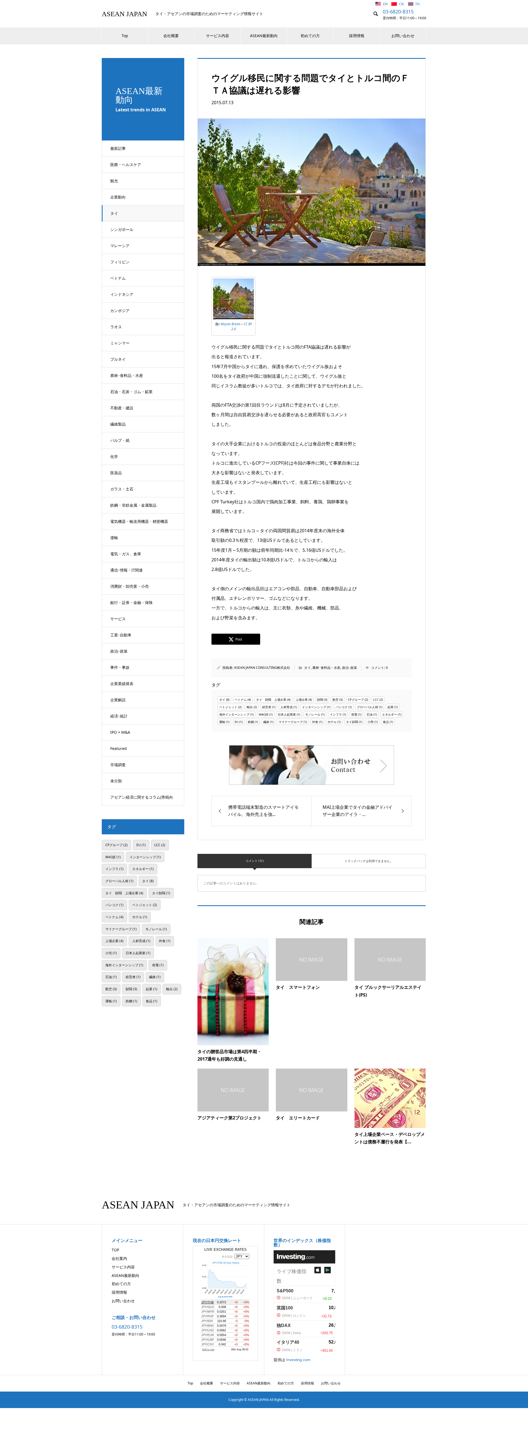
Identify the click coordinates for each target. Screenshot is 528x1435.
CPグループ (356, 699)
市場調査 (118, 764)
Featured (118, 748)
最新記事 (118, 148)
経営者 (266, 707)
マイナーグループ (291, 722)
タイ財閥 (352, 722)
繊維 (266, 722)
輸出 (250, 707)
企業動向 (118, 197)
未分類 (116, 780)
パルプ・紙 (120, 440)
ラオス (116, 326)
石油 (370, 714)
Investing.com (298, 1359)
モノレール (312, 714)
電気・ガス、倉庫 (125, 553)
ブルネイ (118, 359)
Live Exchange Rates (225, 1250)
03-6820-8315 (398, 11)
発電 (354, 714)
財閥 (320, 699)
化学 (114, 456)
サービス (118, 618)
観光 (114, 180)
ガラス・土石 (121, 489)
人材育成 (286, 707)
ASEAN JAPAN (124, 13)
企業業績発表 (121, 683)
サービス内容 (217, 35)
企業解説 (118, 699)
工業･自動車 (120, 635)
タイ (114, 213)
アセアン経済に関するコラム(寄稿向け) (141, 799)
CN (402, 4)
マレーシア (120, 245)
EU (236, 722)
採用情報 (356, 35)
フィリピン (120, 261)
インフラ (336, 714)
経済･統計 (119, 716)
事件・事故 (120, 667)
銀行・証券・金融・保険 (131, 602)
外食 (315, 722)
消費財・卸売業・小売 (129, 586)
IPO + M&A (120, 732)
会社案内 (119, 1258)
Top (125, 35)
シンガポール (121, 229)
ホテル (332, 722)
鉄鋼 (251, 722)
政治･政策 (119, 651)
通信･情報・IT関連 (126, 570)
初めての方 (310, 35)
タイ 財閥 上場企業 (271, 699)
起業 (390, 707)
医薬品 (116, 472)
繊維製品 (118, 424)
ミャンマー (120, 343)
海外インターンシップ (234, 714)
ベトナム (118, 278)
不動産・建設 (121, 407)
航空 (335, 699)
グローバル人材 (367, 707)
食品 (386, 722)
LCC (376, 699)
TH (417, 4)
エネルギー (389, 714)
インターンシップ (314, 707)
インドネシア (121, 294)
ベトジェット (228, 707)
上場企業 (302, 699)
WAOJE (263, 714)
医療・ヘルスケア (125, 164)
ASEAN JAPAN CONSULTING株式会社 (262, 667)
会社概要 (171, 35)
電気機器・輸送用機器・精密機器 (139, 521)
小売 (370, 722)
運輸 (114, 537)
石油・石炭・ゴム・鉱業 (131, 391)
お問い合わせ (402, 35)
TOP (115, 1249)
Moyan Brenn (230, 324)
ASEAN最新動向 (264, 35)
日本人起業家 (287, 714)
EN (385, 4)
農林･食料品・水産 (126, 375)
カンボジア (120, 310)
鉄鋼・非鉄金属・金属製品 (133, 505)
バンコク (342, 707)
